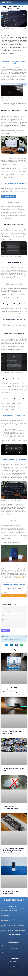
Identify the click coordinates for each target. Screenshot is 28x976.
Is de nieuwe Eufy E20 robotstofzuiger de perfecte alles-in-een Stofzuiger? (12, 690)
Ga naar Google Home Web (8, 196)
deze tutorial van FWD (6, 514)
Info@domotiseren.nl (14, 958)
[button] (22, 2)
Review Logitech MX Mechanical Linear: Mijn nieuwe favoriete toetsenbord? (13, 850)
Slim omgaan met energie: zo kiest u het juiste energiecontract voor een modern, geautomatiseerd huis (13, 925)
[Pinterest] (17, 966)
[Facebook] (10, 966)
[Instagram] (14, 966)
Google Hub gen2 (9, 468)
